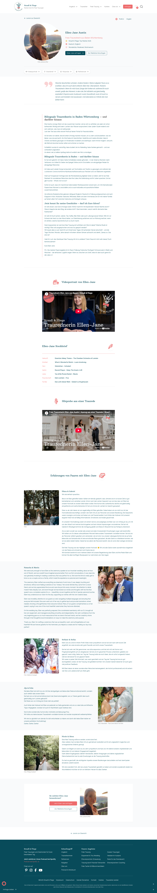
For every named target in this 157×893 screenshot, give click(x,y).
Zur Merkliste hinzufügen (96, 53)
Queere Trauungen (113, 852)
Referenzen (82, 72)
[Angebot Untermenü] (76, 6)
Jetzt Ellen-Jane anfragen (63, 803)
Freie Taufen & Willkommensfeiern (92, 866)
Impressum (60, 880)
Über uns (115, 6)
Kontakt (93, 880)
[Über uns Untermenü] (119, 6)
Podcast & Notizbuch (68, 870)
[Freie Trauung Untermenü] (101, 6)
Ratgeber (64, 863)
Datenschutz (70, 880)
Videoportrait (32, 72)
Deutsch (71, 44)
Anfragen (128, 6)
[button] (4, 884)
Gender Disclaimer (83, 880)
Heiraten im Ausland (114, 855)
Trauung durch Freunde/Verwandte (93, 863)
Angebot (72, 6)
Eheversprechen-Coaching (116, 863)
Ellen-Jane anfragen (74, 53)
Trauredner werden (112, 880)
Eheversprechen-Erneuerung (90, 859)
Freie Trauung (94, 6)
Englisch (77, 44)
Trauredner (83, 6)
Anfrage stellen (8, 889)
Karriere (106, 6)
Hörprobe (65, 72)
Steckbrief (50, 72)
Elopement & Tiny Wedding (90, 855)
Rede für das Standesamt (115, 859)
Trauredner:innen (66, 855)
